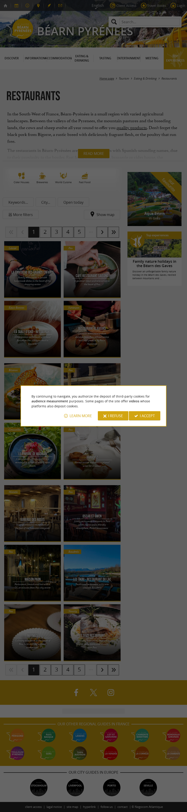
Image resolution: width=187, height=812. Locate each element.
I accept (147, 415)
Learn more (81, 415)
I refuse (115, 415)
